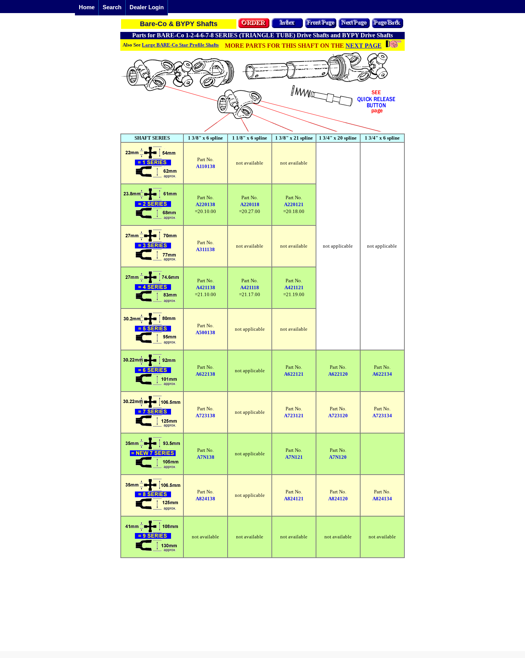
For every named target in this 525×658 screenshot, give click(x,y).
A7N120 (338, 457)
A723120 (338, 415)
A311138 (205, 249)
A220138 (205, 204)
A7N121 (294, 457)
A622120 (338, 374)
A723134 (382, 415)
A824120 (338, 498)
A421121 (294, 287)
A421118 (249, 287)
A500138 (205, 332)
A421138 (205, 287)
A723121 (294, 415)
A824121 (294, 498)
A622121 (294, 374)
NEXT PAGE (364, 45)
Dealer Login (147, 7)
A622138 (205, 374)
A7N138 (205, 457)
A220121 (294, 204)
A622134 (382, 374)
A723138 (205, 415)
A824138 (205, 498)
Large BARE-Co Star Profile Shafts (180, 45)
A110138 (205, 166)
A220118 (249, 204)
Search (112, 7)
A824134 (382, 498)
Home (87, 7)
